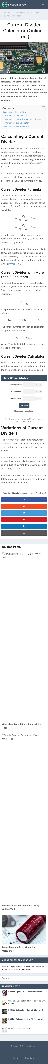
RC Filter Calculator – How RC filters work (25, 1019)
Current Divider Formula (16, 115)
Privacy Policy (29, 1058)
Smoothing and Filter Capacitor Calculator (19, 949)
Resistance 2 (16, 398)
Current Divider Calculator (17, 123)
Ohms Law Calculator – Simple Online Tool (22, 726)
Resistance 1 (16, 392)
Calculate (24, 405)
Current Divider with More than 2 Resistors (24, 119)
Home (3, 13)
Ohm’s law (14, 264)
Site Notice (17, 1058)
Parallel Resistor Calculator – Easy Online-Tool (20, 907)
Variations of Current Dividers (15, 126)
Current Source (15, 385)
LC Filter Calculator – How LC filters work (25, 1010)
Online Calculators (16, 13)
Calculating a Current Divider (15, 112)
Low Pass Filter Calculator (19, 1028)
